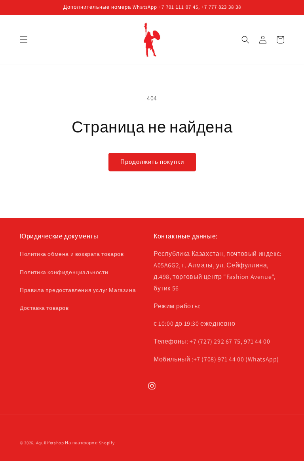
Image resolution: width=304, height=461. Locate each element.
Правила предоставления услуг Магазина (78, 290)
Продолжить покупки (152, 161)
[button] (23, 39)
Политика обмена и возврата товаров (72, 253)
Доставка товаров (44, 307)
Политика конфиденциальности (64, 272)
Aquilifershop (50, 443)
